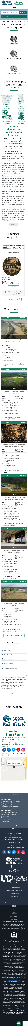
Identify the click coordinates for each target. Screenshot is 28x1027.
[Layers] (3, 764)
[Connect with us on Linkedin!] (9, 750)
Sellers (14, 912)
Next (17, 299)
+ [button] (2, 759)
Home (14, 909)
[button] (14, 694)
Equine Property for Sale (8, 814)
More (17, 826)
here (11, 688)
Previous (10, 299)
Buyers (14, 910)
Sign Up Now (13, 225)
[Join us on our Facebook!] (4, 750)
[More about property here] (14, 342)
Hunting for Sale (6, 820)
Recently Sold (14, 919)
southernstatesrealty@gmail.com (12, 743)
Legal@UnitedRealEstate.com (14, 980)
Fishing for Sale (5, 818)
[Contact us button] (18, 1023)
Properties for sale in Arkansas (10, 801)
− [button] (2, 761)
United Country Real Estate (14, 887)
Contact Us (14, 915)
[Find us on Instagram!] (23, 750)
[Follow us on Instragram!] (23, 852)
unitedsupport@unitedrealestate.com (12, 959)
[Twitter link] (14, 852)
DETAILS (13, 287)
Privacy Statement (14, 916)
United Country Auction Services (14, 890)
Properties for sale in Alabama (10, 803)
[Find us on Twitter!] (14, 750)
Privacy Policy (10, 686)
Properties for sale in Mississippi (11, 807)
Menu (14, 7)
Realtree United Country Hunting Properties (14, 903)
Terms (25, 779)
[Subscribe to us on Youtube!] (18, 750)
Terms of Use (14, 917)
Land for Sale (5, 816)
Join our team (14, 899)
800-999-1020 (16, 941)
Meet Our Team (14, 913)
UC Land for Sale (14, 896)
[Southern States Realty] (14, 767)
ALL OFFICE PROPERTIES (14, 635)
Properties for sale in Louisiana (10, 805)
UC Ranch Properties (14, 893)
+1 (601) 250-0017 (17, 839)
